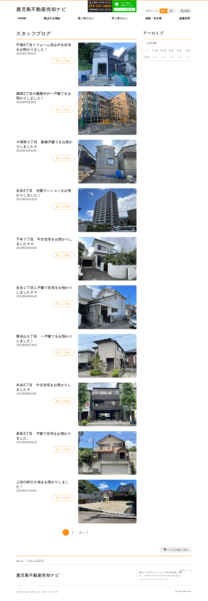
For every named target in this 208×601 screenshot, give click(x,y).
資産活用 (184, 18)
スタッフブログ (35, 560)
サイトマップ (50, 591)
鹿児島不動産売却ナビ (41, 9)
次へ (82, 532)
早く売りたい (120, 18)
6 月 (147, 57)
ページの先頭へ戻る (177, 549)
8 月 (179, 50)
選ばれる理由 (52, 18)
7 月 (187, 50)
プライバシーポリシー (28, 591)
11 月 (155, 50)
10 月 (163, 50)
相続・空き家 (153, 18)
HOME (22, 18)
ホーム (19, 560)
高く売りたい (86, 18)
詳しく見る (63, 60)
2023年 (152, 43)
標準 (163, 11)
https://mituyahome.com (155, 579)
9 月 (171, 50)
